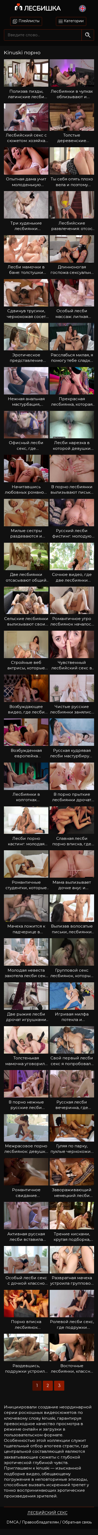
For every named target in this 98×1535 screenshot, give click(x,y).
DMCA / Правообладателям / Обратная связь (49, 1522)
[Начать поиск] (88, 34)
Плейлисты (28, 21)
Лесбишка (42, 8)
